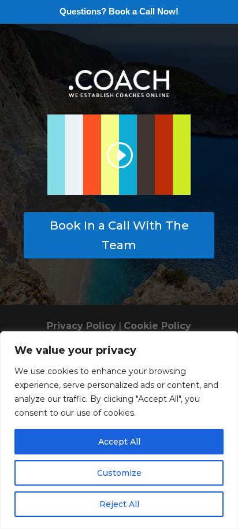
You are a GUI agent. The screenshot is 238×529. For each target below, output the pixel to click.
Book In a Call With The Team (119, 235)
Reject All (119, 504)
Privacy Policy (81, 325)
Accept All (119, 441)
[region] (119, 430)
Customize (119, 473)
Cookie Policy (157, 325)
